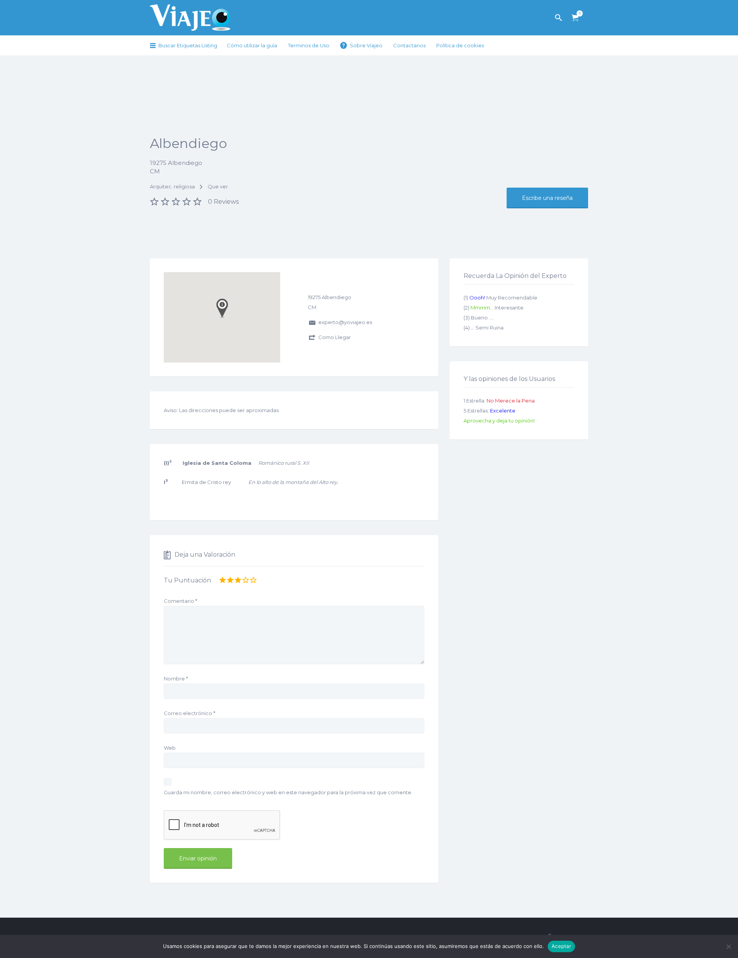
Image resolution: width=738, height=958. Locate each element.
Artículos (575, 18)
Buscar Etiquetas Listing (187, 45)
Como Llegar (334, 337)
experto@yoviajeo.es (345, 322)
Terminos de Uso (308, 45)
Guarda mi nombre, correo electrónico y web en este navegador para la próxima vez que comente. (288, 792)
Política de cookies (460, 45)
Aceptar (561, 946)
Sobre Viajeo (366, 45)
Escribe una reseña (547, 198)
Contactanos (409, 45)
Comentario (180, 601)
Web (170, 748)
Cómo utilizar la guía (252, 45)
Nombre (176, 678)
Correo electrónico (189, 713)
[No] (728, 946)
